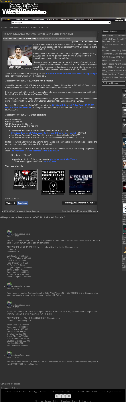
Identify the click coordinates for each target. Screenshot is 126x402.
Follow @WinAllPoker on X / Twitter (80, 203)
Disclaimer (66, 401)
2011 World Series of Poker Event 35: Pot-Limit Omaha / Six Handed (43, 133)
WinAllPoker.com (98, 392)
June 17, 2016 (13, 307)
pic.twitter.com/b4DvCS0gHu (63, 159)
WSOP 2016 (64, 38)
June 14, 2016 (49, 161)
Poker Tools (52, 19)
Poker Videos (78, 19)
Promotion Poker (17, 8)
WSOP (90, 19)
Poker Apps (15, 4)
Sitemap (75, 401)
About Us (39, 401)
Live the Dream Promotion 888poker (79, 211)
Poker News (31, 8)
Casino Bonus (38, 19)
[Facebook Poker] (61, 397)
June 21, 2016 (13, 236)
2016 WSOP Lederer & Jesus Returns (21, 211)
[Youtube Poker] (69, 397)
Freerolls (13, 10)
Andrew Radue (44, 38)
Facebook (22, 203)
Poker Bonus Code (30, 4)
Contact (48, 401)
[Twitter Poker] (65, 397)
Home (7, 19)
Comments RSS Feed (10, 388)
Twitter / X (10, 203)
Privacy (56, 401)
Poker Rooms (22, 19)
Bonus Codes (15, 6)
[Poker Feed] (57, 397)
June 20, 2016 (13, 289)
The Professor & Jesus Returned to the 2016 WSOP (34, 151)
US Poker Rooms (30, 6)
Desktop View (6, 1)
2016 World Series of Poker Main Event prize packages (71, 73)
